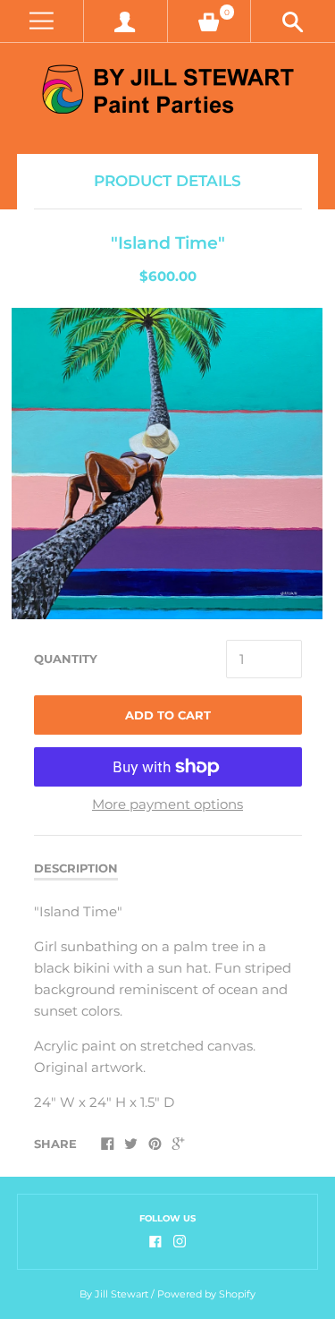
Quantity (65, 658)
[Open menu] (41, 21)
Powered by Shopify (206, 1294)
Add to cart (168, 715)
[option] (167, 463)
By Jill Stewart (114, 1294)
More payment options (167, 804)
